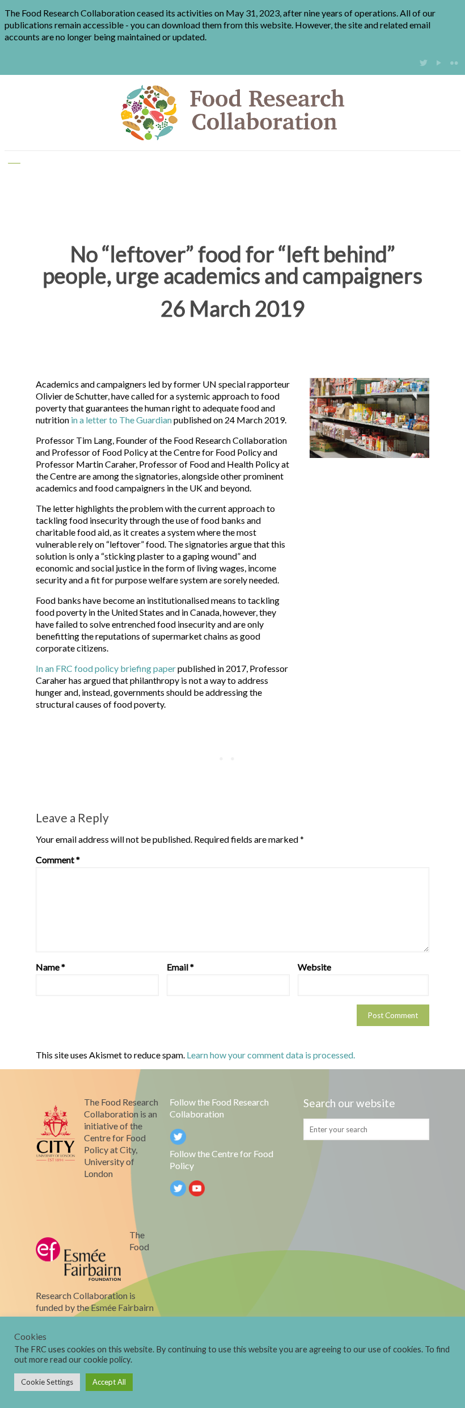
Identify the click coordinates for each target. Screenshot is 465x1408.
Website (314, 966)
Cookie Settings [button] (47, 1381)
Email (180, 966)
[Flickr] (454, 62)
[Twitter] (424, 62)
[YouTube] (439, 62)
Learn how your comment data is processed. (271, 1054)
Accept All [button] (109, 1381)
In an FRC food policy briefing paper (106, 668)
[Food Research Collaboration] (232, 112)
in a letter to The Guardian (121, 419)
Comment (58, 859)
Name (50, 966)
